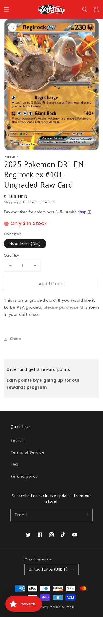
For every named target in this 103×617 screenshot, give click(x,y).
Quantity (11, 255)
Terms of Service (28, 452)
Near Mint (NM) (25, 243)
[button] (6, 9)
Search (18, 440)
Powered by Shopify (62, 607)
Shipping (11, 202)
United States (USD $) (48, 569)
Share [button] (15, 338)
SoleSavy (43, 607)
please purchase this (66, 307)
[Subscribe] (86, 515)
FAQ (14, 464)
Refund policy (24, 476)
